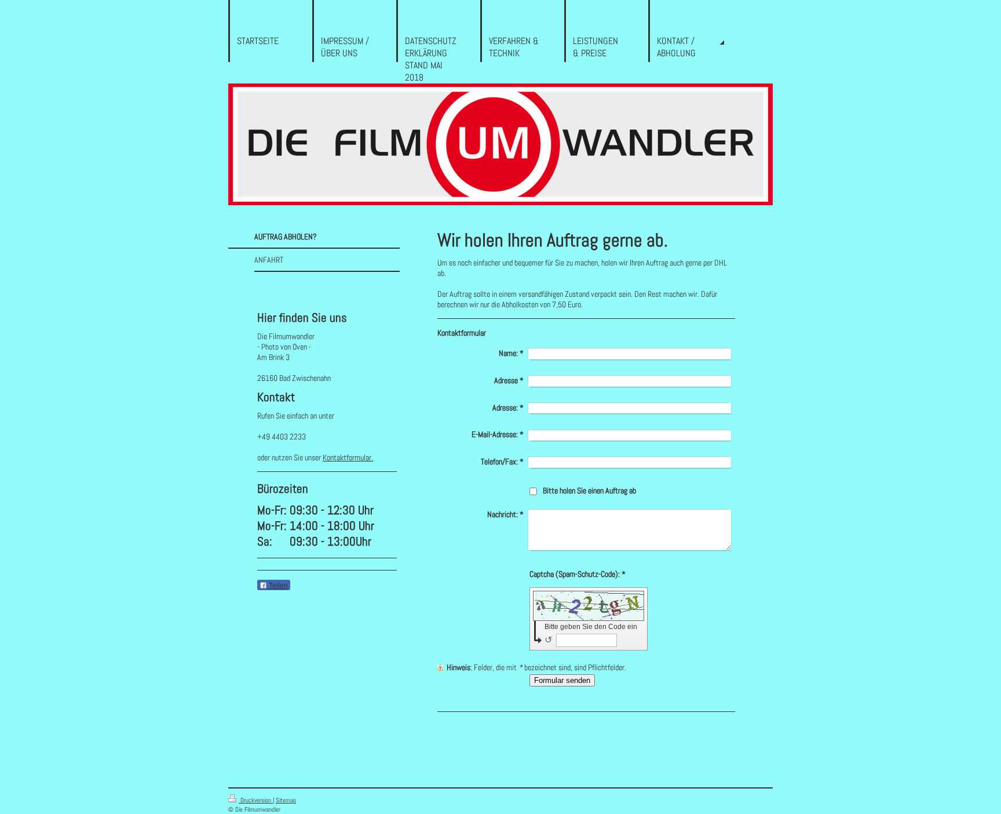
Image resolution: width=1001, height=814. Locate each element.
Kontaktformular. (348, 457)
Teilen (277, 586)
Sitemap (286, 800)
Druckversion (256, 800)
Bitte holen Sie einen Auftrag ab (589, 490)
